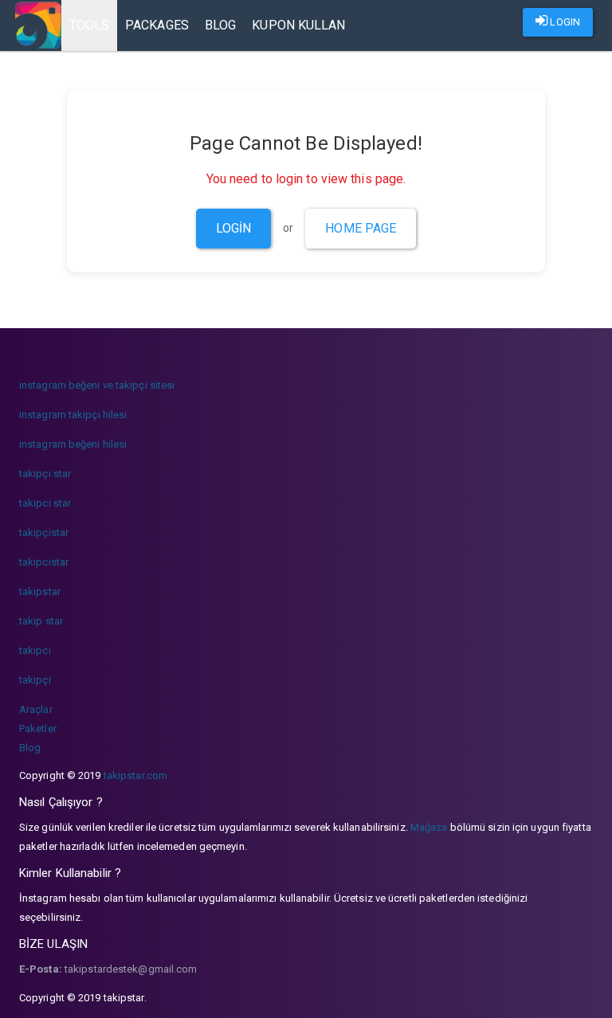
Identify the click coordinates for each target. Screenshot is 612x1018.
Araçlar (36, 709)
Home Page (360, 228)
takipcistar (44, 562)
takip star (41, 621)
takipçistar (44, 532)
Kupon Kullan (298, 25)
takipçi (35, 680)
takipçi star (45, 474)
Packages (157, 25)
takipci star (45, 503)
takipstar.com (135, 775)
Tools (89, 25)
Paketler (38, 728)
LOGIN (563, 22)
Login (234, 228)
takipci (35, 650)
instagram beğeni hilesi (73, 444)
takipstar (40, 591)
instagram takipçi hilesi (73, 415)
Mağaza (429, 827)
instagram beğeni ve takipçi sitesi (97, 385)
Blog (220, 25)
